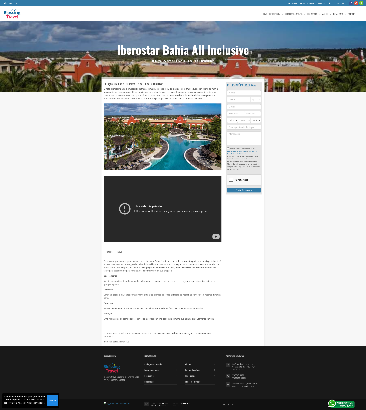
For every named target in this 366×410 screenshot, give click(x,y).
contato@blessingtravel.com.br (244, 383)
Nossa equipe (149, 381)
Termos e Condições (181, 403)
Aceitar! (52, 400)
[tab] (109, 252)
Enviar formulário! (244, 190)
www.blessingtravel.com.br (243, 386)
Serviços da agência (192, 369)
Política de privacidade (159, 403)
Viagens (188, 364)
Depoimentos (149, 375)
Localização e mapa (151, 369)
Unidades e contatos (192, 381)
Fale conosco (190, 375)
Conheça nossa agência (153, 364)
